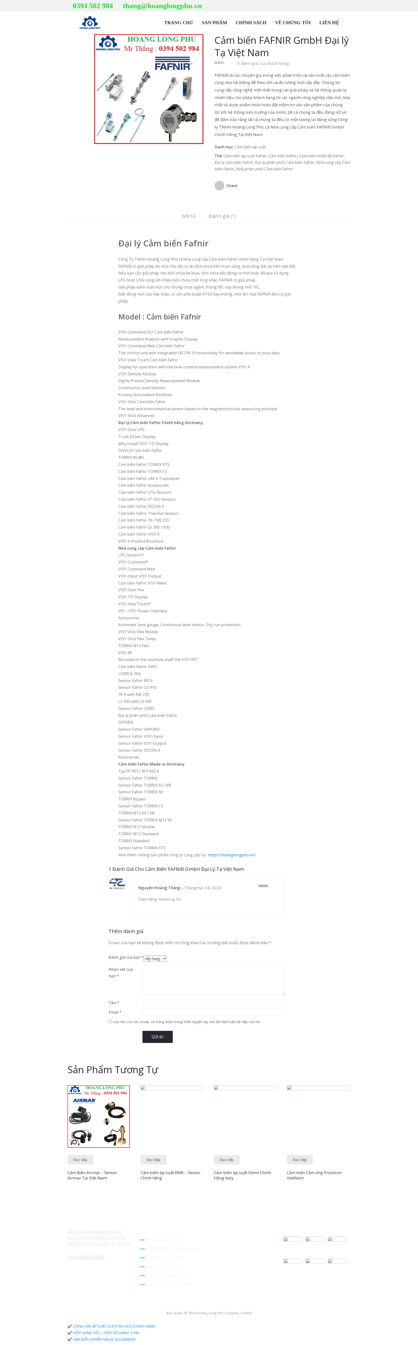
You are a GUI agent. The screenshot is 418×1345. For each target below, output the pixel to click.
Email (115, 1012)
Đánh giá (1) (222, 216)
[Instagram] (349, 6)
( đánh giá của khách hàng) (263, 63)
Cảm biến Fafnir (283, 156)
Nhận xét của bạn (121, 973)
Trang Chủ (178, 22)
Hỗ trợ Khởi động (163, 1266)
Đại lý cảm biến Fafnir (234, 162)
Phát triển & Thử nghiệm (170, 1284)
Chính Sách (250, 22)
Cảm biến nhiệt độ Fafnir (321, 156)
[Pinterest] (334, 6)
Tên (114, 1002)
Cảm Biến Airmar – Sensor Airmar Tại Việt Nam (92, 1175)
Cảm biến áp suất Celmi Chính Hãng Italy (242, 1175)
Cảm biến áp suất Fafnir (245, 156)
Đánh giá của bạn (126, 957)
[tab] (189, 216)
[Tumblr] (103, 1222)
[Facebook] (341, 6)
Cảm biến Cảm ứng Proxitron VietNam (314, 1175)
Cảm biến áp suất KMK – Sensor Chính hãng (171, 1175)
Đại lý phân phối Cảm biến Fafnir (284, 162)
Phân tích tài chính (164, 1239)
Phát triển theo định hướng (173, 1248)
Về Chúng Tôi (292, 22)
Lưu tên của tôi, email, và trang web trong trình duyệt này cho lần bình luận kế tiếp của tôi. (187, 1021)
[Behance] (112, 1222)
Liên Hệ (328, 22)
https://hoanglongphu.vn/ (231, 855)
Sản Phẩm (214, 22)
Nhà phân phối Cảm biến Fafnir (264, 169)
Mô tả (188, 216)
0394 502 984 (93, 6)
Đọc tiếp (80, 1159)
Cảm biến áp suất (250, 147)
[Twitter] (326, 6)
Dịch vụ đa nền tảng (166, 1257)
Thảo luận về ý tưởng (167, 1275)
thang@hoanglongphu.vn (162, 6)
